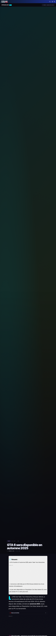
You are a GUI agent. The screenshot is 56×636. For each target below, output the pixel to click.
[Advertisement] (28, 574)
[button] (50, 2)
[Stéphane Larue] (4, 2)
